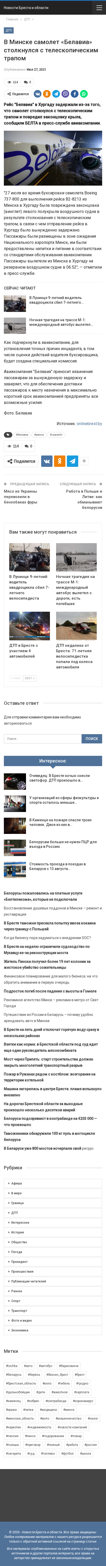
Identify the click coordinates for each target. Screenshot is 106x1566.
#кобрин (33, 1401)
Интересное (20, 1222)
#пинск (30, 1436)
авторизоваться (18, 723)
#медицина (48, 1410)
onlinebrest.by (89, 423)
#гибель (64, 1383)
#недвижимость (39, 1427)
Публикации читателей (28, 1281)
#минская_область (20, 1418)
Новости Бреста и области (26, 8)
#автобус (45, 1366)
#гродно (82, 1383)
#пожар (76, 1436)
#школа (85, 1453)
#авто (28, 1366)
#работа (72, 1445)
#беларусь (13, 1375)
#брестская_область (21, 1383)
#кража (11, 1410)
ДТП (9, 30)
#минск (39, 434)
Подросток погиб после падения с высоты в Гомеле (50, 991)
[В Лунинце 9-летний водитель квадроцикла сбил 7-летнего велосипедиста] (15, 303)
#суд (30, 1453)
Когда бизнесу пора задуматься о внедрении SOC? (47, 938)
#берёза (34, 1375)
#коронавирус (83, 1401)
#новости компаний (72, 1427)
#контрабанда (56, 1401)
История (17, 1232)
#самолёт (56, 434)
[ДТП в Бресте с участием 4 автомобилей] (29, 626)
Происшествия (22, 1271)
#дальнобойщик (18, 1392)
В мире (16, 1193)
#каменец (13, 1401)
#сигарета (13, 1453)
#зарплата (81, 1392)
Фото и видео (21, 1320)
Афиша (16, 1183)
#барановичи (68, 1366)
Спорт (15, 1301)
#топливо (48, 1453)
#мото (44, 1418)
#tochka (11, 1366)
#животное (59, 1392)
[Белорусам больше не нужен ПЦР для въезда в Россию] (15, 848)
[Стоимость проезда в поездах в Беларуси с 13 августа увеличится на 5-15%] (15, 870)
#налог (93, 1418)
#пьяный (53, 1445)
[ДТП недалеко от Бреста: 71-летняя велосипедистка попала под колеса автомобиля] (76, 626)
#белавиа (22, 434)
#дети (40, 1392)
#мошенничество (68, 1418)
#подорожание (53, 1436)
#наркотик (13, 1427)
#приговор (32, 1445)
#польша (12, 1445)
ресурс (49, 1148)
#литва (28, 1410)
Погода (16, 1252)
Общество (19, 1242)
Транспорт (19, 1311)
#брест (80, 1375)
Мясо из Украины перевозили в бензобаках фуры (20, 496)
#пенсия (12, 1436)
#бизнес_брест (57, 1375)
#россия (90, 1445)
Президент (19, 1262)
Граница (17, 1203)
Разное (16, 1291)
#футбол (67, 1453)
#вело (46, 1383)
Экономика (19, 1330)
